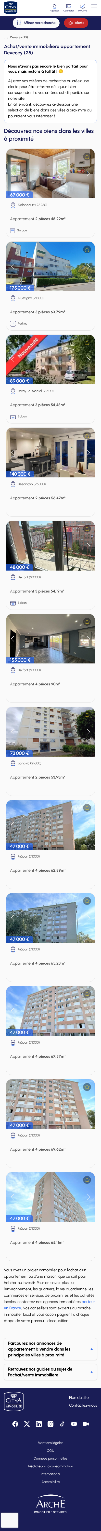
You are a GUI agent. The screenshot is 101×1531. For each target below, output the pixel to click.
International (50, 1474)
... (4, 37)
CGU (50, 1451)
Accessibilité (50, 1482)
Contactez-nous (83, 1405)
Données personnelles (50, 1458)
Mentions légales (50, 1443)
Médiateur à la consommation (50, 1466)
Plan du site (79, 1397)
